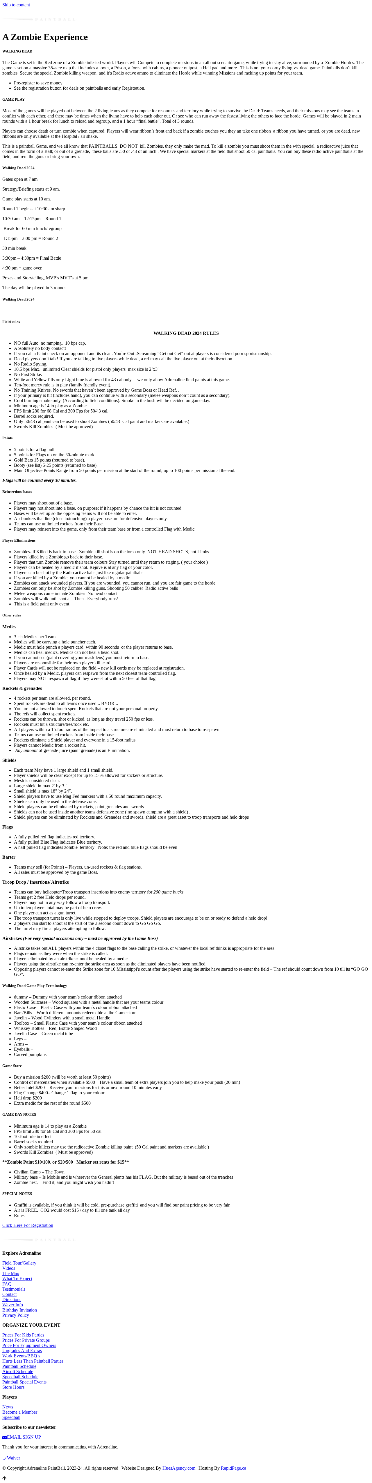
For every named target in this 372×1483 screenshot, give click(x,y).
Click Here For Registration (27, 1225)
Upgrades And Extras (22, 1350)
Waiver (13, 1457)
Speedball (11, 1417)
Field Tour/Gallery (19, 1262)
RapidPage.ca (233, 1468)
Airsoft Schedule (17, 1371)
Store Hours (13, 1387)
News (7, 1406)
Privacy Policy (15, 1315)
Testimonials (13, 1289)
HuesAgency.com (178, 1468)
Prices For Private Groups (26, 1340)
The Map (10, 1273)
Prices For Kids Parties (23, 1334)
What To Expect (17, 1278)
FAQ (7, 1283)
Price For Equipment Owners (29, 1345)
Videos (8, 1268)
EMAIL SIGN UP (24, 1437)
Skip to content (16, 4)
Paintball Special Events (24, 1381)
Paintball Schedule (19, 1366)
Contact (9, 1294)
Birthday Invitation (19, 1309)
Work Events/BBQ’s (21, 1355)
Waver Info (12, 1304)
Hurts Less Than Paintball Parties (32, 1361)
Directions (11, 1299)
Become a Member (19, 1412)
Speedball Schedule (20, 1376)
